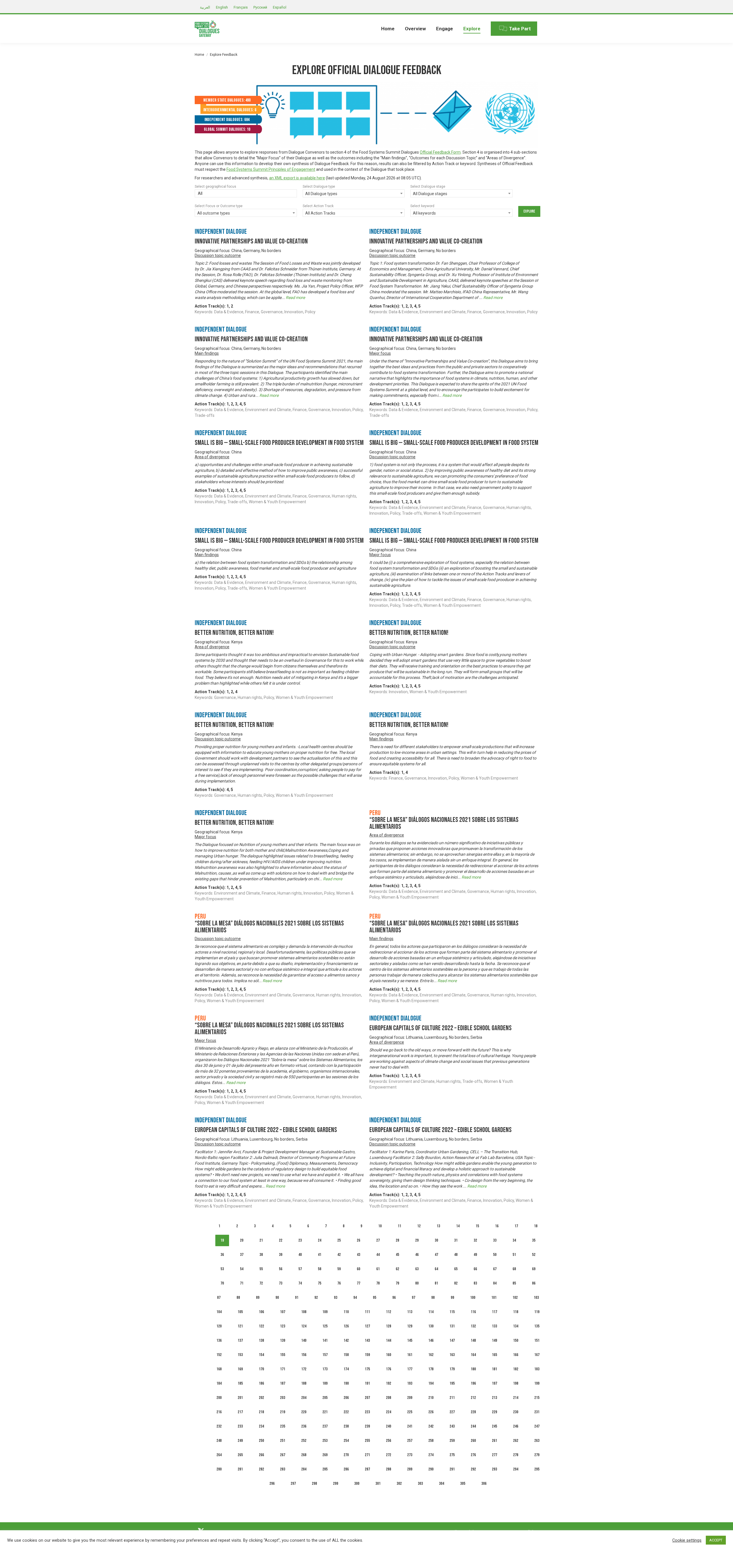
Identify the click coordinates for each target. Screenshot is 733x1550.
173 (325, 1369)
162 (431, 1354)
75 (319, 1283)
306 (483, 1483)
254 (346, 1440)
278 (515, 1454)
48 (456, 1254)
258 (431, 1440)
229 (494, 1412)
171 (282, 1369)
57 (300, 1268)
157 (325, 1354)
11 (399, 1226)
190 (346, 1383)
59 (339, 1268)
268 (303, 1454)
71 (241, 1283)
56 (280, 1268)
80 (417, 1283)
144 (388, 1340)
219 (282, 1412)
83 (475, 1283)
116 (473, 1311)
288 (388, 1469)
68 (514, 1268)
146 (431, 1340)
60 (358, 1268)
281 (240, 1469)
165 (494, 1354)
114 (431, 1311)
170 (261, 1369)
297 (293, 1483)
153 (240, 1354)
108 (303, 1311)
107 (282, 1311)
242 (431, 1426)
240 (388, 1426)
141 (325, 1340)
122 (261, 1326)
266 (261, 1454)
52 (533, 1254)
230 (515, 1412)
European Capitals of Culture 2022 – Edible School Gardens (440, 1028)
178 (431, 1369)
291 (452, 1469)
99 (452, 1297)
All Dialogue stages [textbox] (430, 193)
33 (494, 1240)
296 (272, 1483)
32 (475, 1240)
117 (494, 1311)
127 (367, 1326)
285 (325, 1469)
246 (515, 1426)
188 (303, 1383)
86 (533, 1283)
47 (436, 1254)
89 (257, 1297)
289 (409, 1469)
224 (388, 1412)
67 (494, 1268)
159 (367, 1354)
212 (473, 1397)
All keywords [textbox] (424, 213)
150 (515, 1340)
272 (388, 1454)
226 (431, 1412)
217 (240, 1412)
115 (452, 1311)
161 (409, 1354)
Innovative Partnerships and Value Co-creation (251, 241)
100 (472, 1297)
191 (367, 1383)
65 (456, 1268)
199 (536, 1383)
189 (325, 1383)
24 (319, 1240)
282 (261, 1469)
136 (219, 1340)
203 (282, 1397)
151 (536, 1340)
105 (240, 1311)
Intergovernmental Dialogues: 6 (229, 110)
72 (261, 1283)
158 (346, 1354)
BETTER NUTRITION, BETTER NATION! (234, 633)
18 (535, 1226)
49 (475, 1254)
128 (388, 1326)
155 (282, 1354)
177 (409, 1369)
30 (436, 1240)
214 (515, 1397)
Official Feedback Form (440, 152)
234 (261, 1426)
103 (536, 1297)
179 (452, 1369)
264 (219, 1454)
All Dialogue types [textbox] (321, 193)
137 (240, 1340)
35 (533, 1240)
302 (399, 1483)
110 (346, 1311)
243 (452, 1426)
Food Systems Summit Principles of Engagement (270, 169)
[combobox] (246, 194)
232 (219, 1426)
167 (536, 1354)
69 (533, 1268)
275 (452, 1454)
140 (303, 1340)
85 (514, 1283)
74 (300, 1283)
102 (515, 1297)
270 (346, 1454)
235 (282, 1426)
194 (431, 1383)
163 (452, 1354)
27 (378, 1240)
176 (388, 1369)
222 (346, 1412)
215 (536, 1397)
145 (409, 1340)
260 (473, 1440)
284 (303, 1469)
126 (346, 1326)
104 (219, 1311)
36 (222, 1254)
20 (241, 1240)
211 (452, 1397)
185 (240, 1383)
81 (436, 1283)
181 (494, 1369)
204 (303, 1397)
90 (277, 1297)
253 (325, 1440)
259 (452, 1440)
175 (367, 1369)
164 (473, 1354)
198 (515, 1383)
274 (431, 1454)
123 (282, 1326)
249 (240, 1440)
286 (346, 1469)
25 (339, 1240)
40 (300, 1254)
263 (536, 1440)
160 (388, 1354)
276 (473, 1454)
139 (282, 1340)
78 (378, 1283)
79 (397, 1283)
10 (380, 1226)
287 (367, 1469)
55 (261, 1268)
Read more (295, 297)
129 (409, 1326)
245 (494, 1426)
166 (515, 1354)
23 (300, 1240)
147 (452, 1340)
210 (431, 1397)
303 (420, 1483)
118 (515, 1311)
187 (282, 1383)
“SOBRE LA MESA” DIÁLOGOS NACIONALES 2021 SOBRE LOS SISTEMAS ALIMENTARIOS (444, 823)
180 (473, 1369)
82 (456, 1283)
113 (409, 1311)
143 (367, 1340)
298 (314, 1483)
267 (282, 1454)
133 (494, 1326)
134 (515, 1326)
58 (319, 1268)
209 (409, 1397)
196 (473, 1383)
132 (473, 1326)
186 (261, 1383)
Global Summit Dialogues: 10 (227, 129)
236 (303, 1426)
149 (494, 1340)
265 (240, 1454)
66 (475, 1268)
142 (346, 1340)
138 (261, 1340)
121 (240, 1326)
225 (409, 1412)
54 (241, 1268)
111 (367, 1311)
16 (496, 1226)
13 (438, 1226)
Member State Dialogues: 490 (227, 100)
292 (473, 1469)
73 (280, 1283)
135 (536, 1326)
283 (282, 1469)
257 (409, 1440)
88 (238, 1297)
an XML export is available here (297, 178)
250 (261, 1440)
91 (296, 1297)
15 (477, 1226)
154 (261, 1354)
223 (367, 1412)
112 (388, 1311)
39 (280, 1254)
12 (419, 1226)
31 (456, 1240)
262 (515, 1440)
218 (261, 1412)
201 (240, 1397)
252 (303, 1440)
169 (240, 1369)
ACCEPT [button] (715, 1540)
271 (367, 1454)
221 (325, 1412)
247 (536, 1426)
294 (515, 1469)
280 (219, 1469)
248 (219, 1440)
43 (358, 1254)
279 (536, 1454)
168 (219, 1369)
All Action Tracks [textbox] (320, 213)
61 (378, 1268)
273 (409, 1454)
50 (494, 1254)
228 (473, 1412)
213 (494, 1397)
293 (494, 1469)
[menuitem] (388, 28)
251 (282, 1440)
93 (335, 1297)
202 (261, 1397)
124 (303, 1326)
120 (219, 1326)
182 (515, 1369)
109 (325, 1311)
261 (494, 1440)
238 (346, 1426)
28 (397, 1240)
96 (394, 1297)
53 (222, 1268)
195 (452, 1383)
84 (494, 1283)
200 (219, 1397)
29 (417, 1240)
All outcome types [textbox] (213, 213)
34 (514, 1240)
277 (494, 1454)
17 (516, 1226)
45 (397, 1254)
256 (388, 1440)
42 (339, 1254)
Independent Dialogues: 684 (226, 119)
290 (431, 1469)
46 (417, 1254)
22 (280, 1240)
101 (493, 1297)
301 (378, 1483)
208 (388, 1397)
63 (417, 1268)
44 (378, 1254)
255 (367, 1440)
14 (458, 1226)
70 (222, 1283)
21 (261, 1240)
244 (473, 1426)
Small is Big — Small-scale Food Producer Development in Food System (279, 443)
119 (536, 1311)
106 (261, 1311)
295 (536, 1469)
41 (319, 1254)
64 (436, 1268)
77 (358, 1283)
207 (367, 1397)
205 (325, 1397)
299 (335, 1483)
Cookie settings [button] (687, 1540)
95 (374, 1297)
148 (473, 1340)
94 (355, 1297)
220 (303, 1412)
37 (241, 1254)
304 (441, 1483)
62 (397, 1268)
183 (536, 1369)
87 (218, 1297)
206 (346, 1397)
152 (219, 1354)
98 (433, 1297)
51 (514, 1254)
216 (219, 1412)
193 (409, 1383)
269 (325, 1454)
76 (339, 1283)
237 (325, 1426)
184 (219, 1383)
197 (494, 1383)
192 (388, 1383)
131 (452, 1326)
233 (240, 1426)
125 (325, 1326)
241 (409, 1426)
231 (536, 1412)
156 (303, 1354)
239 (367, 1426)
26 (358, 1240)
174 (346, 1369)
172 (303, 1369)
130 (431, 1326)
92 (316, 1297)
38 (261, 1254)
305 (462, 1483)
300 (356, 1483)
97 (413, 1297)
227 (452, 1412)
